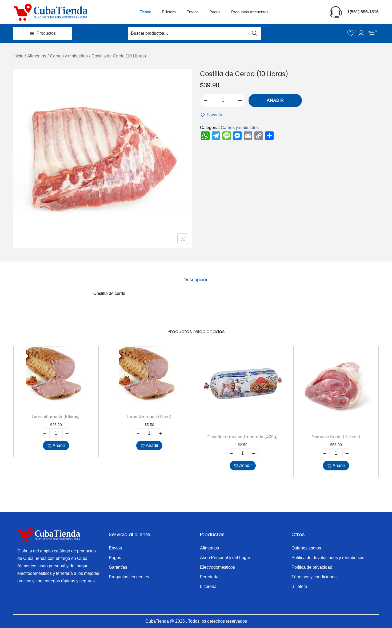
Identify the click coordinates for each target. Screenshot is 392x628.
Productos (46, 33)
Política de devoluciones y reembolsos (327, 557)
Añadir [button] (59, 445)
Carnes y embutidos (69, 56)
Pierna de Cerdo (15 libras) (336, 436)
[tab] (196, 279)
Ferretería (209, 577)
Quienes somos (306, 548)
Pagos (115, 557)
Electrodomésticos (217, 567)
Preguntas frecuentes (129, 577)
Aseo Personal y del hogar (225, 557)
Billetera (299, 586)
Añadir (275, 100)
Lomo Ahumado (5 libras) (56, 416)
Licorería (208, 586)
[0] (350, 33)
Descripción (196, 279)
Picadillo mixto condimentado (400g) (242, 436)
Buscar (254, 33)
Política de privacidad (311, 567)
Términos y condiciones (314, 577)
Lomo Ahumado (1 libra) (149, 416)
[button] (211, 115)
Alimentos (36, 56)
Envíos (115, 548)
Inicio (18, 56)
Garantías (118, 567)
